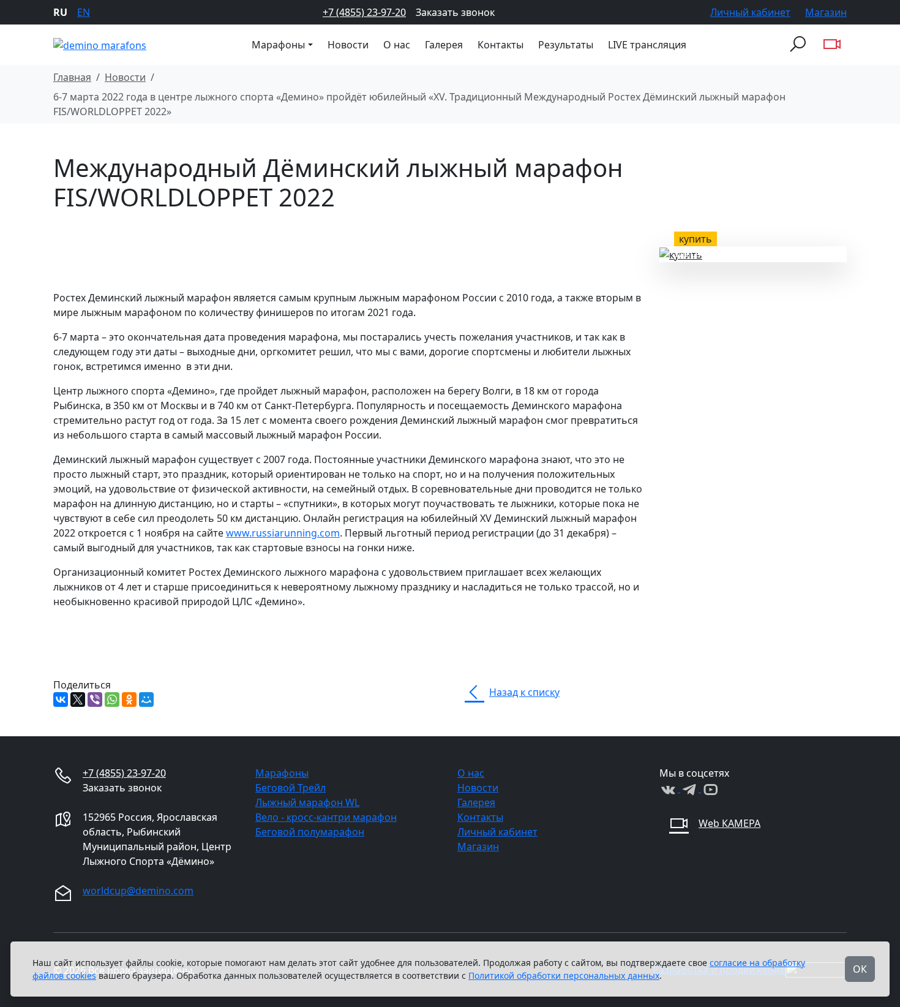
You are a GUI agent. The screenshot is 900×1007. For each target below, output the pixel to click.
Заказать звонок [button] (455, 12)
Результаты (565, 44)
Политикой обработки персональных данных (563, 975)
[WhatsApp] (112, 699)
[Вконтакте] (669, 788)
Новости (348, 44)
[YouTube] (710, 788)
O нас (396, 44)
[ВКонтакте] (60, 699)
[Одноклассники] (129, 699)
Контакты (500, 44)
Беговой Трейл (290, 787)
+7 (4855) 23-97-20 (364, 12)
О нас (470, 773)
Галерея (444, 44)
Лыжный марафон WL (307, 802)
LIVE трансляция (647, 44)
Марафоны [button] (278, 44)
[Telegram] (690, 788)
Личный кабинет (750, 12)
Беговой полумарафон (309, 832)
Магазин (826, 12)
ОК (860, 969)
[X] (77, 699)
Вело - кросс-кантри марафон (326, 817)
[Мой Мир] (146, 699)
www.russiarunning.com (283, 533)
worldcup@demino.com (138, 890)
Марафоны (282, 773)
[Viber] (95, 699)
